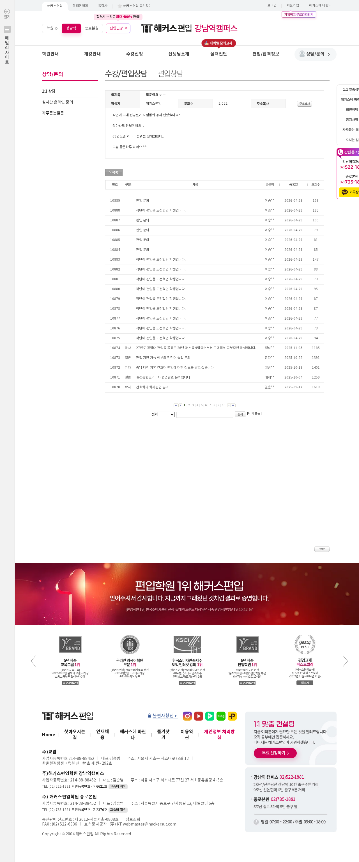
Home (48, 735)
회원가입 (293, 5)
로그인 (272, 5)
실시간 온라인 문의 (57, 102)
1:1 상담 (49, 91)
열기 (7, 40)
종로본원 (91, 28)
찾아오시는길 (74, 735)
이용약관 (187, 735)
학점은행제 (80, 6)
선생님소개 (178, 54)
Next (345, 661)
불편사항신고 (165, 715)
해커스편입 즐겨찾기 (137, 6)
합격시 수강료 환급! (118, 17)
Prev (33, 661)
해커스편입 (55, 6)
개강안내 (92, 54)
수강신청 (134, 54)
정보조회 (133, 819)
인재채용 (102, 735)
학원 (50, 28)
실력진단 (218, 54)
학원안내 (50, 54)
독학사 (102, 6)
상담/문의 (315, 54)
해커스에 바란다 (320, 5)
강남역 (71, 28)
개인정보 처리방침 (219, 735)
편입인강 (116, 28)
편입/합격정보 (265, 54)
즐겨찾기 (163, 735)
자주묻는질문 (53, 113)
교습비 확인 (118, 786)
